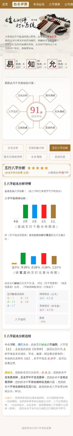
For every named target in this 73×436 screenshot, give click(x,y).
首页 (5, 4)
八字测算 (54, 4)
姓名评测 (20, 4)
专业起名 (39, 4)
